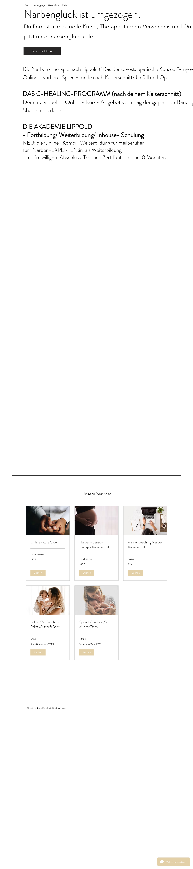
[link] (47, 542)
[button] (38, 573)
